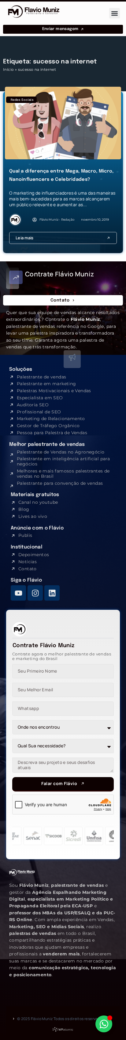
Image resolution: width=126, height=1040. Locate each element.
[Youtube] (18, 593)
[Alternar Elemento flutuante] (103, 1023)
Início (8, 69)
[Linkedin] (52, 593)
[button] (114, 13)
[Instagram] (35, 593)
